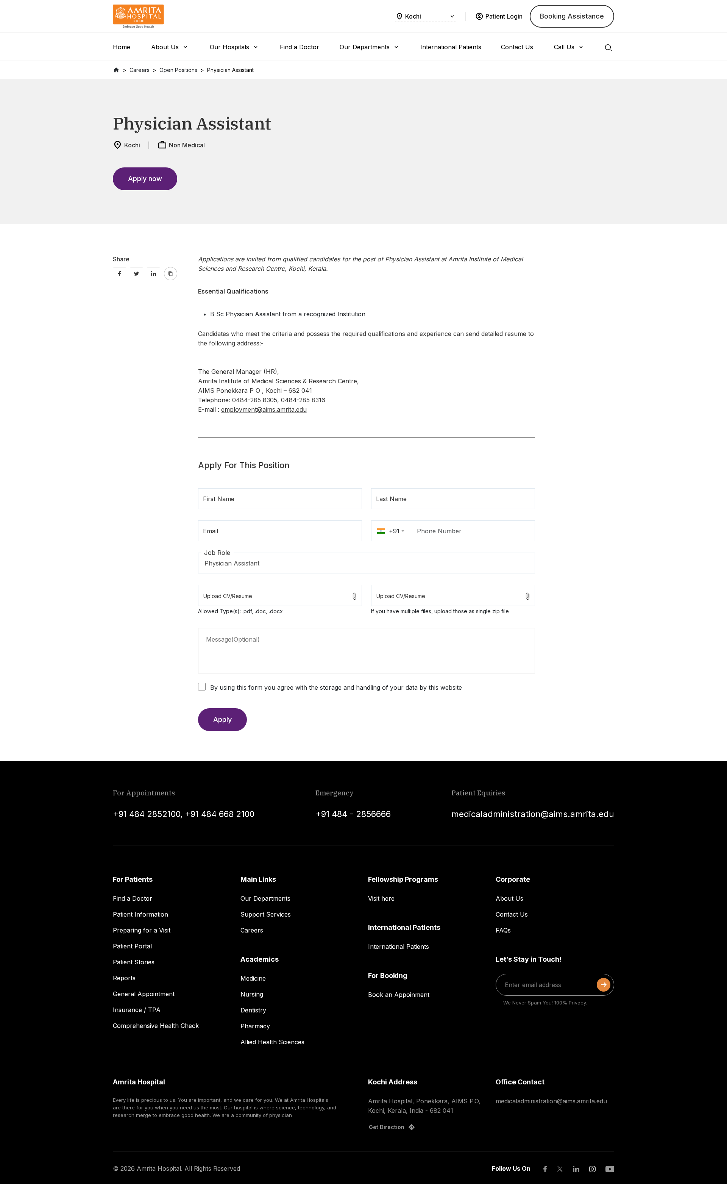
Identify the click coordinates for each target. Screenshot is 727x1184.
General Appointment (144, 994)
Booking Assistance (572, 16)
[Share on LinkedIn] (153, 273)
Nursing (251, 994)
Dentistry (253, 1010)
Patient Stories (133, 962)
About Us (509, 898)
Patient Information (140, 914)
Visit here (381, 898)
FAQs (503, 930)
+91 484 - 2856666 (353, 814)
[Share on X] (136, 273)
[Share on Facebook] (119, 273)
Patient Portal (132, 946)
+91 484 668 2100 (219, 814)
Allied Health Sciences (272, 1042)
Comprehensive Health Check (156, 1025)
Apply (222, 719)
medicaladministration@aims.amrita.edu (532, 814)
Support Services (265, 914)
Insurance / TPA (137, 1010)
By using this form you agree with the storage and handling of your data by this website (336, 687)
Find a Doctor (132, 898)
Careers (251, 930)
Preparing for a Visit (141, 930)
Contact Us (512, 914)
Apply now (145, 179)
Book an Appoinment (398, 994)
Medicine (253, 978)
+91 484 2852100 (146, 814)
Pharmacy (255, 1026)
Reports (124, 978)
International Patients (398, 946)
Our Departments (265, 898)
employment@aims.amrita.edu (264, 409)
